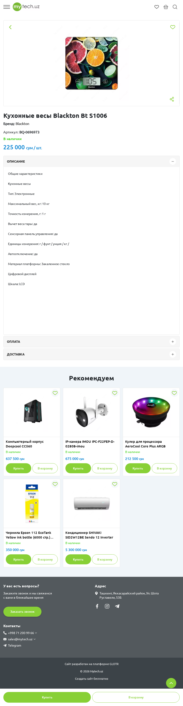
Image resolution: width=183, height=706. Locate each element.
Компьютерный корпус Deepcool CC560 (25, 444)
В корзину (136, 697)
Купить (47, 697)
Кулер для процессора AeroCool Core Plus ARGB (145, 444)
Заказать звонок (22, 611)
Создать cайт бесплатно (91, 678)
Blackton (22, 124)
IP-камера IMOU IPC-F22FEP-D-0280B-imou (89, 444)
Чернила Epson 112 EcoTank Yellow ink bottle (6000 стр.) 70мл (28, 535)
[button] (18, 434)
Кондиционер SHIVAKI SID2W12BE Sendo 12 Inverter (89, 535)
